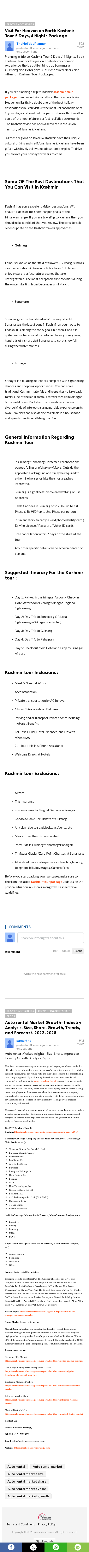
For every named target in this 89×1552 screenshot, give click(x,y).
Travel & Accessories (20, 24)
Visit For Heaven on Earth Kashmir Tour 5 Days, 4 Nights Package (40, 33)
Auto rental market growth (28, 1496)
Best (55, 950)
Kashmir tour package (46, 881)
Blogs (11, 1016)
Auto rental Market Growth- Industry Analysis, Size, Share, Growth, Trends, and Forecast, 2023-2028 (43, 1027)
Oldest (66, 950)
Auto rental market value (26, 1489)
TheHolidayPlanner (31, 43)
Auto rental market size (25, 1474)
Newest (77, 950)
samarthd (23, 1040)
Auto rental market (47, 1466)
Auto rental (16, 1466)
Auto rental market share (26, 1481)
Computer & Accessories (54, 1010)
